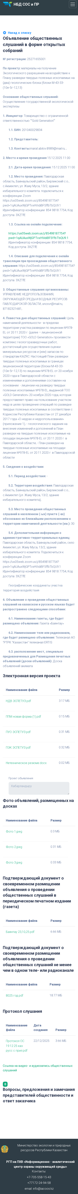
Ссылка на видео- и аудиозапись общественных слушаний (38, 1068)
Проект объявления (21, 778)
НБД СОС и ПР (26, 4)
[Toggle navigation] (72, 4)
